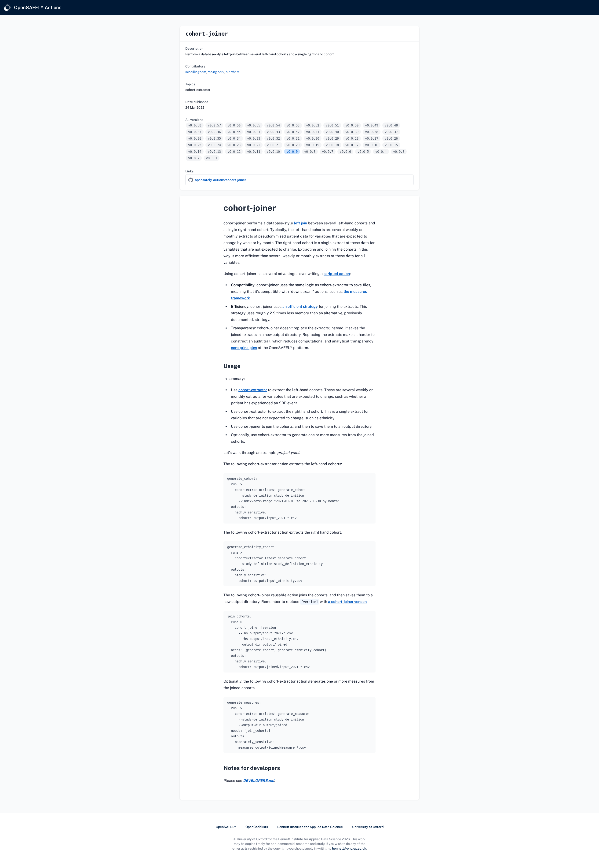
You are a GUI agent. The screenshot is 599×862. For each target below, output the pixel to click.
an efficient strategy (300, 306)
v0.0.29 (332, 138)
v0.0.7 (327, 151)
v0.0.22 (253, 145)
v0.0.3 (398, 151)
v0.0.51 (332, 125)
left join (300, 223)
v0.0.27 (371, 138)
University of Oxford (368, 827)
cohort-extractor (252, 390)
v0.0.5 (363, 151)
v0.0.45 (234, 132)
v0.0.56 (234, 125)
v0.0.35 (214, 138)
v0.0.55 (253, 125)
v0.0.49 (371, 125)
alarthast (232, 72)
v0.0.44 (253, 132)
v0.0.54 (273, 125)
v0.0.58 (194, 125)
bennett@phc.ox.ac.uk (349, 848)
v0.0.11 (253, 151)
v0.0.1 (211, 158)
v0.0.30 (312, 138)
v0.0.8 (309, 151)
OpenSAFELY (226, 827)
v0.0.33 (253, 138)
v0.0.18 (332, 145)
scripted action (337, 273)
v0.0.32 (273, 138)
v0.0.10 (273, 151)
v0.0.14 (194, 151)
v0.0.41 (312, 132)
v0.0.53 (293, 125)
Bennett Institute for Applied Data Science (310, 827)
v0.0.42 (293, 132)
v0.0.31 (293, 138)
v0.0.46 (214, 132)
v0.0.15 (391, 145)
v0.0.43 (273, 132)
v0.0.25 (194, 145)
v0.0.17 (351, 145)
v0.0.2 (193, 158)
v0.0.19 (312, 145)
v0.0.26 (391, 138)
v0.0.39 (351, 132)
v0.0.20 (293, 145)
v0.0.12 (234, 151)
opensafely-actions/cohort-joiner (220, 180)
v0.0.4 (381, 151)
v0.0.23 (234, 145)
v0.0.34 (234, 138)
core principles (244, 348)
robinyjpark (216, 72)
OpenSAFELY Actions (37, 7)
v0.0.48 (391, 125)
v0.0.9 (292, 151)
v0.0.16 (371, 145)
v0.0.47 (194, 132)
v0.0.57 (214, 125)
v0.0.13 (214, 151)
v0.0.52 (312, 125)
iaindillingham (195, 72)
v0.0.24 (214, 145)
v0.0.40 (332, 132)
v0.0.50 (351, 125)
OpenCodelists (256, 827)
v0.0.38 (371, 132)
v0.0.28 (351, 138)
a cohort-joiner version (347, 601)
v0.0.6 (345, 151)
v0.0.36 (194, 138)
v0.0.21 (273, 145)
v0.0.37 (391, 132)
